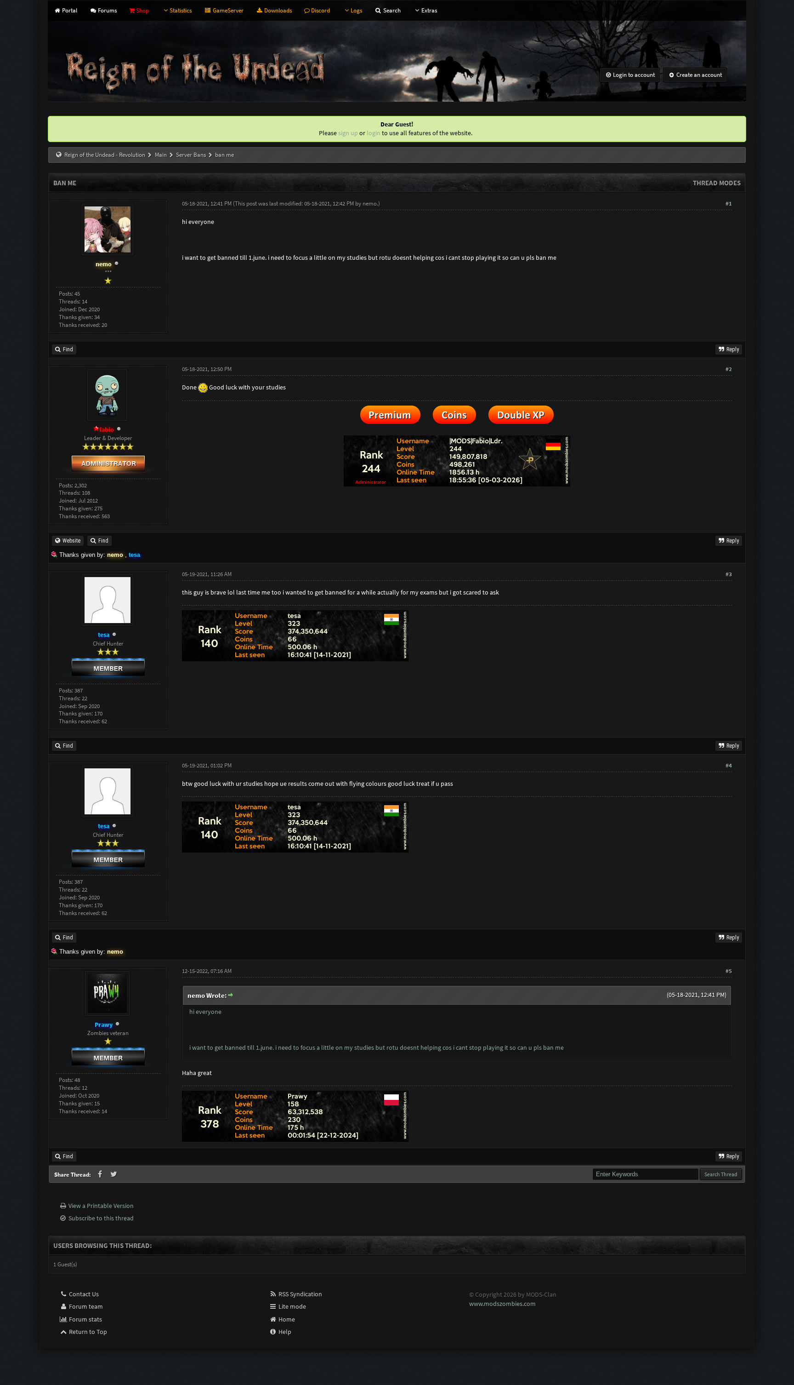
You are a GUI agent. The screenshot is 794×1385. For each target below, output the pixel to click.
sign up (348, 133)
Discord (320, 10)
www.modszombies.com (502, 1303)
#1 (729, 203)
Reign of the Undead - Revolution (104, 155)
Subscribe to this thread (101, 1218)
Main (161, 155)
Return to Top (87, 1332)
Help (284, 1332)
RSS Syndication (299, 1294)
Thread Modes (717, 182)
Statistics (181, 10)
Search (391, 10)
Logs (356, 10)
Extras (429, 10)
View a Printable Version (101, 1206)
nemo (370, 203)
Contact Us (83, 1294)
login (373, 133)
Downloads (277, 10)
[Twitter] (114, 1174)
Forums (106, 10)
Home (286, 1319)
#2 (729, 369)
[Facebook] (100, 1174)
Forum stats (85, 1319)
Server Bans (191, 155)
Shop (142, 10)
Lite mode (291, 1306)
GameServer (227, 10)
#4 (729, 765)
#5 (729, 971)
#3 (729, 574)
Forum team (85, 1306)
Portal (69, 10)
